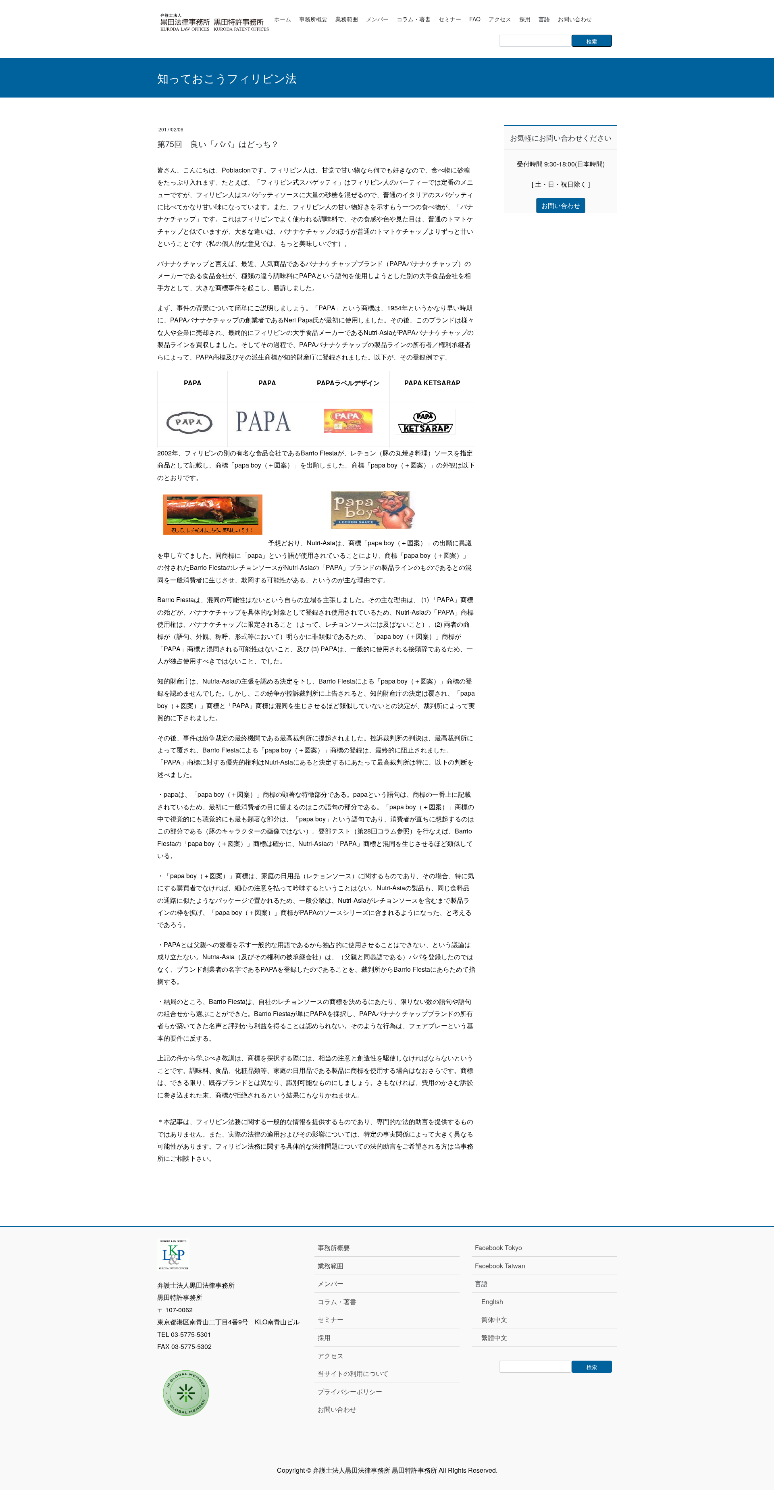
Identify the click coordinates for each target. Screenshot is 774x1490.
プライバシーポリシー (350, 1391)
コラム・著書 (337, 1301)
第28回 (367, 830)
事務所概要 (334, 1247)
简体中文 (494, 1319)
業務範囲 (330, 1265)
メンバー (330, 1283)
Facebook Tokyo (501, 1247)
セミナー (330, 1319)
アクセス (330, 1355)
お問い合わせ (337, 1409)
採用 (324, 1337)
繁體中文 (494, 1337)
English (492, 1301)
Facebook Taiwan (500, 1265)
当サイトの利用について (353, 1373)
